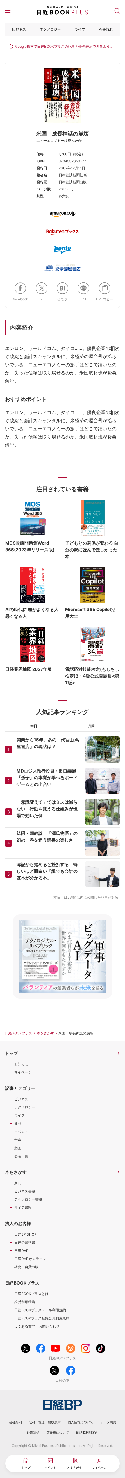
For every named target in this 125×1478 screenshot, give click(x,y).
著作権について (58, 1433)
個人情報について (80, 1422)
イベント (21, 1131)
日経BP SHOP (25, 1234)
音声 (17, 1140)
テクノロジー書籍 (28, 1199)
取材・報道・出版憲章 (45, 1422)
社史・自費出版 (26, 1267)
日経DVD (21, 1250)
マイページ (23, 1072)
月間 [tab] (91, 726)
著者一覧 (21, 1156)
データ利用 (108, 1422)
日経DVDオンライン (30, 1259)
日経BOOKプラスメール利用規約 (40, 1310)
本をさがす (45, 1033)
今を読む (106, 29)
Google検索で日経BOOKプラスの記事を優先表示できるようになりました (64, 47)
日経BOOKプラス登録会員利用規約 (41, 1318)
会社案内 (15, 1422)
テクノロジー (50, 29)
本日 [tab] (33, 726)
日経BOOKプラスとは (31, 1294)
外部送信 (33, 1433)
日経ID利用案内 (87, 1433)
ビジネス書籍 (24, 1191)
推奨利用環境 (24, 1302)
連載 (17, 1123)
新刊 (17, 1183)
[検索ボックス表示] (117, 10)
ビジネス (19, 29)
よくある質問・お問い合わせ (37, 1326)
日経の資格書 (24, 1242)
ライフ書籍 (23, 1207)
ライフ (80, 29)
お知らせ (21, 1064)
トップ (11, 1053)
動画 (17, 1148)
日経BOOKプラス (18, 1033)
